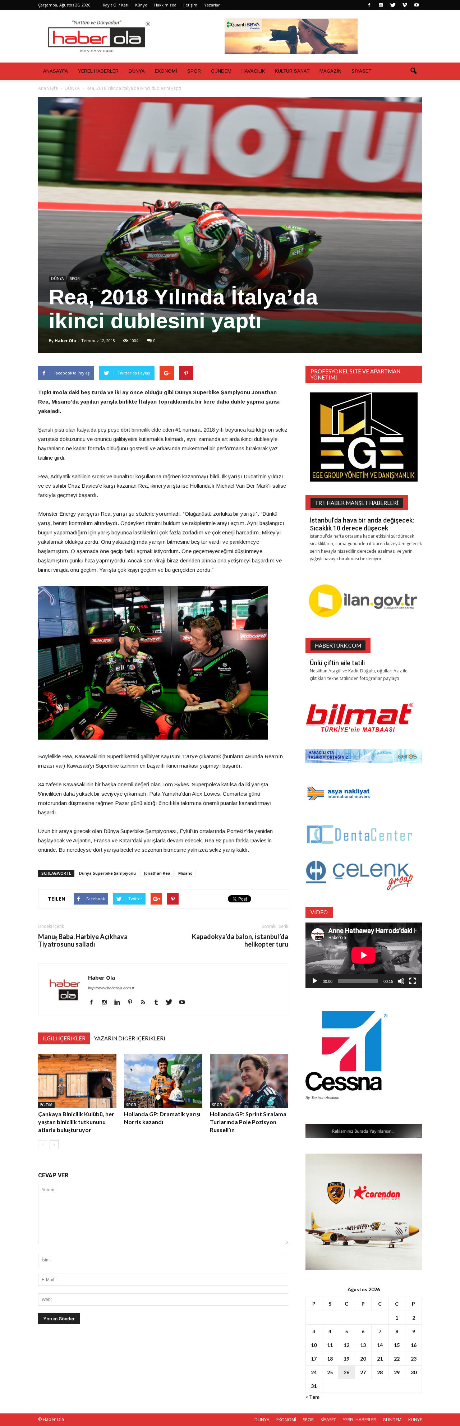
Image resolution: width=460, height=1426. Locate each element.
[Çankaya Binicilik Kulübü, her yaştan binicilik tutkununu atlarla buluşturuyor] (77, 1081)
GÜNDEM (221, 71)
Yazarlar (212, 5)
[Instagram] (381, 5)
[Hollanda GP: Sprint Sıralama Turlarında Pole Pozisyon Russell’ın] (249, 1081)
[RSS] (146, 1002)
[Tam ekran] (412, 981)
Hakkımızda (165, 5)
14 (380, 1345)
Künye (141, 5)
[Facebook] (369, 5)
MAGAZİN (330, 71)
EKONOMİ (166, 71)
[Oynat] (314, 981)
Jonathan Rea (157, 873)
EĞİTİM (46, 1104)
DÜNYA (137, 71)
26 (346, 1372)
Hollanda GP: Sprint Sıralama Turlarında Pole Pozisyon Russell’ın (248, 1121)
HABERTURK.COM (338, 645)
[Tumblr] (159, 1002)
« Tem (312, 1397)
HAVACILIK (253, 71)
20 (363, 1359)
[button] (413, 71)
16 (414, 1345)
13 (363, 1345)
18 (330, 1359)
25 (330, 1372)
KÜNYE (415, 1420)
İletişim (190, 5)
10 (314, 1345)
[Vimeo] (404, 5)
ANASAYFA (55, 71)
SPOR (194, 71)
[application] (363, 955)
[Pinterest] (133, 1002)
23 (414, 1359)
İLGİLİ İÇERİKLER (64, 1038)
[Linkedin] (120, 1002)
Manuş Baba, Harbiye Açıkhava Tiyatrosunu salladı (83, 940)
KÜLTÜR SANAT (292, 71)
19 (346, 1359)
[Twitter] (392, 5)
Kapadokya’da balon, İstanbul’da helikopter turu (240, 940)
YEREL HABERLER (98, 71)
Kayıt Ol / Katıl (116, 5)
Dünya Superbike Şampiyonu (107, 873)
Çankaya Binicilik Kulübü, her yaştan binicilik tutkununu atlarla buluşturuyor (76, 1121)
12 (346, 1345)
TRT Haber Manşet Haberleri (357, 503)
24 (314, 1372)
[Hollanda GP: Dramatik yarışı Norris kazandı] (163, 1081)
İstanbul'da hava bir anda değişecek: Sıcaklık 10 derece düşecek (362, 524)
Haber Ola (65, 340)
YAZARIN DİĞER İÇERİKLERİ (129, 1038)
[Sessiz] (401, 981)
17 (314, 1359)
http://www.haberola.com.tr (111, 988)
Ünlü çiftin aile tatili (337, 663)
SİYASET (361, 71)
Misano (185, 873)
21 (380, 1359)
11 (330, 1345)
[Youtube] (416, 5)
